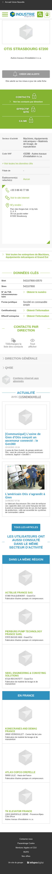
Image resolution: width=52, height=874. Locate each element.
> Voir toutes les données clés (17, 163)
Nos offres (26, 856)
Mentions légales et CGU (26, 848)
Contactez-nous (26, 839)
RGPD (26, 852)
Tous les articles (26, 527)
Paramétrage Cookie (26, 843)
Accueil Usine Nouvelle (14, 2)
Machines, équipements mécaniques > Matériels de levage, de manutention (35, 142)
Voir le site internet (19, 198)
